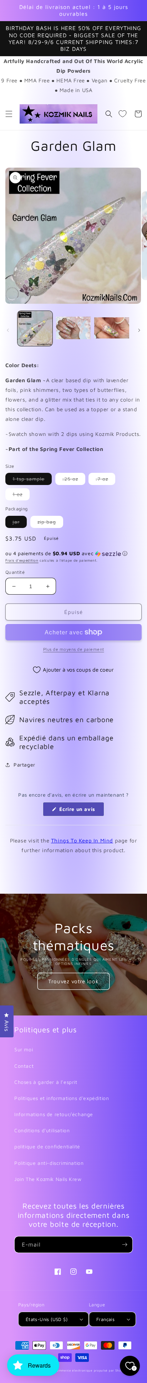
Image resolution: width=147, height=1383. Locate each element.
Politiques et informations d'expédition (61, 1098)
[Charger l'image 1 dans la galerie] (34, 328)
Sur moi (23, 1049)
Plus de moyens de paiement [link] (73, 649)
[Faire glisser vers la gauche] (8, 330)
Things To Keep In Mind (82, 840)
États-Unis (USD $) (46, 1319)
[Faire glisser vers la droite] (139, 330)
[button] (9, 114)
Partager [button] (24, 765)
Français (105, 1319)
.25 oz (73, 480)
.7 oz (105, 480)
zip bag (50, 523)
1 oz (21, 495)
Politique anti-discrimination (48, 1163)
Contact (24, 1066)
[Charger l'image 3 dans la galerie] (111, 328)
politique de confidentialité (47, 1146)
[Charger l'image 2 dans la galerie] (73, 328)
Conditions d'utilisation (42, 1130)
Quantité (15, 572)
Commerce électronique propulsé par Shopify (91, 1370)
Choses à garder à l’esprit (45, 1082)
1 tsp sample (32, 480)
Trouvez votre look (73, 981)
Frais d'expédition (22, 560)
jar (19, 523)
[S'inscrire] (124, 1244)
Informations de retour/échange (53, 1114)
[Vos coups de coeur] (122, 114)
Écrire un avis (81, 811)
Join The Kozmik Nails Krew (48, 1179)
